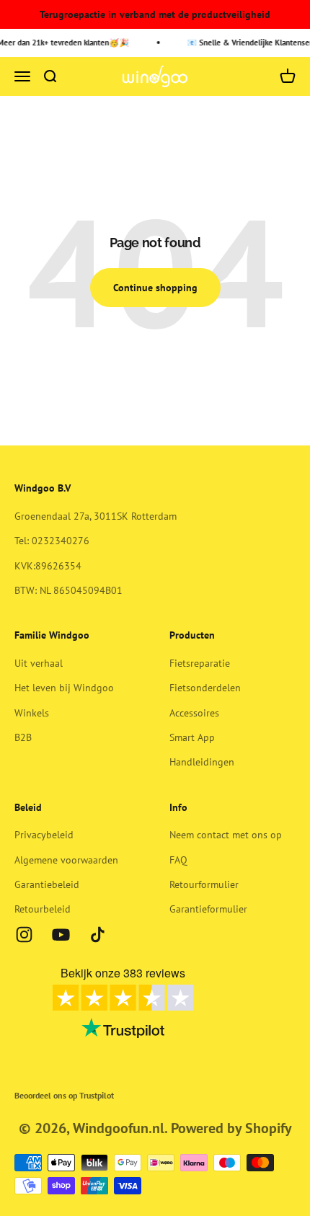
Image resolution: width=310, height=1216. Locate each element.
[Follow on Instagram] (24, 934)
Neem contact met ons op (225, 834)
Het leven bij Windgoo (64, 687)
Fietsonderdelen (205, 687)
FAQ (178, 859)
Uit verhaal (38, 663)
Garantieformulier (208, 908)
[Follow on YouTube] (61, 934)
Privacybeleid (44, 834)
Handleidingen (201, 761)
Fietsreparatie (199, 663)
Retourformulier (204, 884)
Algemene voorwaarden (66, 859)
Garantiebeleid (46, 884)
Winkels (31, 712)
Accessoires (194, 712)
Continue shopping (155, 287)
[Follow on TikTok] (97, 934)
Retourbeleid (42, 908)
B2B (23, 737)
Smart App (192, 737)
